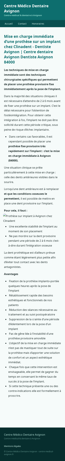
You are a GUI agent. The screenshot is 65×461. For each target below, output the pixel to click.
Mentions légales (12, 446)
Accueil (9, 23)
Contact (22, 23)
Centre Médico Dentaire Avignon (26, 10)
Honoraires (38, 23)
